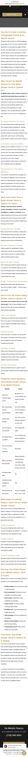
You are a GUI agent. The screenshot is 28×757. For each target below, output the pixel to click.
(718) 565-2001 (14, 735)
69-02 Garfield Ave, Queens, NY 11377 (14, 731)
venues (23, 146)
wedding (4, 448)
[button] (25, 14)
